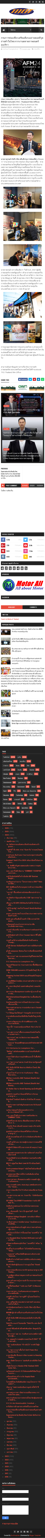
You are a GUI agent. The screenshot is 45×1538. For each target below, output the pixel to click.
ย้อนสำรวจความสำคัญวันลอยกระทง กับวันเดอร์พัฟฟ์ (23, 1105)
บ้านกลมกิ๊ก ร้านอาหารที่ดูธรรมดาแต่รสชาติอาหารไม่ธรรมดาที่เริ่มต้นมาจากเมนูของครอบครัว (26, 661)
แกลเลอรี (17, 799)
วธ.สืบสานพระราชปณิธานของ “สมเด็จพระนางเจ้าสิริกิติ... (23, 1222)
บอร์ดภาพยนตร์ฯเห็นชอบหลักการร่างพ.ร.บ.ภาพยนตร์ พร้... (19, 1111)
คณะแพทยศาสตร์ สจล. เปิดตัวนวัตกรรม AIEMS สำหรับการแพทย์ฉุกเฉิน (27, 630)
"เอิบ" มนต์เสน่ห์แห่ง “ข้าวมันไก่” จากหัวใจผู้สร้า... (23, 1345)
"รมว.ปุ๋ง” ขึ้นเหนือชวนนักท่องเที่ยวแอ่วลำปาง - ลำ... (23, 893)
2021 (7, 1463)
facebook (40, 485)
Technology (19, 795)
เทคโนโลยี (6, 770)
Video (18, 812)
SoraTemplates (15, 1535)
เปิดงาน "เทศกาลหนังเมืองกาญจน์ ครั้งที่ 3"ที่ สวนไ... (22, 1388)
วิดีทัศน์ (20, 804)
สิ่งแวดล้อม (6, 787)
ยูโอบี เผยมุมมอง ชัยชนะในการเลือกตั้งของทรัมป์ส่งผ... (24, 952)
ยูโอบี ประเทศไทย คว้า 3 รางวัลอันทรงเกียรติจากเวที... (24, 1137)
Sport (4, 791)
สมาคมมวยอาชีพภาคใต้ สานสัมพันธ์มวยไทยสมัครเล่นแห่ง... (22, 1175)
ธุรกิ (27, 812)
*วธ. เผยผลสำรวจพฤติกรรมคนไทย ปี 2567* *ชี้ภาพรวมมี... (23, 1340)
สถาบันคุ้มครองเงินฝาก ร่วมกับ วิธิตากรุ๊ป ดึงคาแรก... (23, 1308)
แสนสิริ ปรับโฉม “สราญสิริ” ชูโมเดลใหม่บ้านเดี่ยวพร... (23, 1297)
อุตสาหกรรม (22, 782)
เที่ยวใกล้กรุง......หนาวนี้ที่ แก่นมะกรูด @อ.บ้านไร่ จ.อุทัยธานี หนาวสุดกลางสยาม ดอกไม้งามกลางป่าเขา (28, 703)
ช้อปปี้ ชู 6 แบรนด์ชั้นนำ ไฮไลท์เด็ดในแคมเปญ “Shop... (23, 1249)
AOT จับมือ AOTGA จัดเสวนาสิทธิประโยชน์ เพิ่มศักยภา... (23, 1068)
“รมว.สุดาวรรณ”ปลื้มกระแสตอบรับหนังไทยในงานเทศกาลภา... (23, 1033)
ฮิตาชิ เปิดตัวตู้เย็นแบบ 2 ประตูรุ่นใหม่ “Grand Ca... (23, 1265)
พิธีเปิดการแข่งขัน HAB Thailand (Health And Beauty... (22, 1079)
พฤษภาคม (11, 1438)
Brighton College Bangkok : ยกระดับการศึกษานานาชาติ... (23, 1217)
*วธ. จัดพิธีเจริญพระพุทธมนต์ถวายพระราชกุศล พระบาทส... (23, 866)
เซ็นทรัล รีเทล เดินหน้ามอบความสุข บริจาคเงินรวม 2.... (23, 1127)
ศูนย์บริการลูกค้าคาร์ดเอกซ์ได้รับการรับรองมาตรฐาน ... (22, 1095)
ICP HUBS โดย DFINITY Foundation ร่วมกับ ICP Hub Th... (23, 1201)
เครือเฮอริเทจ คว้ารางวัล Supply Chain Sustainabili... (20, 1377)
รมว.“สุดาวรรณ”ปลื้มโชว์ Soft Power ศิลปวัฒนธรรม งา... (22, 1350)
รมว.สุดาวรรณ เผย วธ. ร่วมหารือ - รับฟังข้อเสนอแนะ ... (24, 1196)
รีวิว (15, 791)
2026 (7, 828)
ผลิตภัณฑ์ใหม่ (7, 761)
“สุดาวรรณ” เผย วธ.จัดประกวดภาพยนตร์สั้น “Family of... (22, 1038)
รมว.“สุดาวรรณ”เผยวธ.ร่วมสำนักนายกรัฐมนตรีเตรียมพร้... (23, 1063)
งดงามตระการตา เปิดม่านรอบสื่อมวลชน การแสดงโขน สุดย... (22, 1393)
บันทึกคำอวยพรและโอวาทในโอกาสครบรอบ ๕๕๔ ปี (22, 1207)
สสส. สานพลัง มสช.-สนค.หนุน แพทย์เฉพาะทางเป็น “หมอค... (23, 1185)
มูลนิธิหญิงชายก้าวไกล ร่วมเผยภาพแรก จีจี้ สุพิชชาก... (23, 936)
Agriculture (25, 808)
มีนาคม (10, 1445)
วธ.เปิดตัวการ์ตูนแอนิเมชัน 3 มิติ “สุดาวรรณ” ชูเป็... (23, 898)
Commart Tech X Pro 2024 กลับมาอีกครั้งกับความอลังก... (24, 861)
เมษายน (10, 1441)
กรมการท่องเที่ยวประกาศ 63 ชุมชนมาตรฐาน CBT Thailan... (24, 1270)
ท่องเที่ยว (37, 49)
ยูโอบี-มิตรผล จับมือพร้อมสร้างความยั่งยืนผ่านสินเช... (24, 946)
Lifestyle (5, 774)
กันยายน (10, 1424)
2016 (7, 1476)
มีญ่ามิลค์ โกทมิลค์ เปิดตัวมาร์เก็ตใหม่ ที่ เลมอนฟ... (23, 1100)
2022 (7, 1459)
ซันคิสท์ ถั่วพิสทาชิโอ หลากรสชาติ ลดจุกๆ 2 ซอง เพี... (24, 1148)
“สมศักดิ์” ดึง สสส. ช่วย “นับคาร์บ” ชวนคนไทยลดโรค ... (24, 850)
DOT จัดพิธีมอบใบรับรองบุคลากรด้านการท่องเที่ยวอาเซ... (24, 888)
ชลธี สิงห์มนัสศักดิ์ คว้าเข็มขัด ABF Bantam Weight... (22, 877)
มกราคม (10, 1452)
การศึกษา (30, 774)
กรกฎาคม (10, 1431)
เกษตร (17, 774)
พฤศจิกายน (11, 841)
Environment (6, 812)
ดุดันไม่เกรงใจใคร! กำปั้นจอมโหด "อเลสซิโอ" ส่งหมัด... (24, 1233)
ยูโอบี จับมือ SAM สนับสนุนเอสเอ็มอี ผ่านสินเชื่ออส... (23, 1318)
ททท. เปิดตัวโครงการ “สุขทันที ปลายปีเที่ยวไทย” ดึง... (24, 1361)
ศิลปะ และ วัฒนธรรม (29, 791)
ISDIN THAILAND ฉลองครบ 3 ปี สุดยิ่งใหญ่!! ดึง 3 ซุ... (23, 971)
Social (33, 787)
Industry (32, 795)
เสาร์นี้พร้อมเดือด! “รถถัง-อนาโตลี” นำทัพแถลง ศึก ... (23, 1287)
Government (21, 787)
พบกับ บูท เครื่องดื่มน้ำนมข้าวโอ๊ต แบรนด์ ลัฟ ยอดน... (22, 919)
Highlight (11, 607)
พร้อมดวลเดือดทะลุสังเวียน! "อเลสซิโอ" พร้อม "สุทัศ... (24, 1244)
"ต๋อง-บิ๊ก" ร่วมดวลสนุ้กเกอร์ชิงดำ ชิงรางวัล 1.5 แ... (23, 1027)
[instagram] (39, 1)
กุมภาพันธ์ (11, 1448)
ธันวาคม (10, 838)
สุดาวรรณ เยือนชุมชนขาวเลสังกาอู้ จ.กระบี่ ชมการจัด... (23, 992)
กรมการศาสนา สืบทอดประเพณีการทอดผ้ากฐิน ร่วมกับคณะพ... (23, 1180)
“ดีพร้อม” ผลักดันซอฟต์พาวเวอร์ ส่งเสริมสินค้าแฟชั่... (23, 1052)
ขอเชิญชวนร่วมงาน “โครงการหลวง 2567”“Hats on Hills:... (24, 882)
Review (5, 799)
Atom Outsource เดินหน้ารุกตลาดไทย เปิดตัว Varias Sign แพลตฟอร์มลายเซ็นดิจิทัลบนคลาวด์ (27, 722)
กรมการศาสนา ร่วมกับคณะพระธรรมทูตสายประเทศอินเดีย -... (22, 1292)
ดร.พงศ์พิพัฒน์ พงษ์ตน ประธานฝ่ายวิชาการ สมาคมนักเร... (24, 981)
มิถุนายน (10, 1435)
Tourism (32, 770)
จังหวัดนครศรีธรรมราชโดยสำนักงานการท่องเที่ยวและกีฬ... (23, 1003)
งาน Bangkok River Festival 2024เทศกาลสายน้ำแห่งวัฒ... (24, 1239)
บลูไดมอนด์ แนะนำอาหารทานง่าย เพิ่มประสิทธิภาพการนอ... (20, 925)
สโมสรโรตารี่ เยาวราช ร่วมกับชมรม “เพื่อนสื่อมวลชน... (22, 1073)
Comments (33, 607)
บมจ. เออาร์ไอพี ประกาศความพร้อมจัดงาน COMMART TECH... (21, 1116)
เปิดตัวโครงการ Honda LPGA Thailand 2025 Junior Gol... (22, 1366)
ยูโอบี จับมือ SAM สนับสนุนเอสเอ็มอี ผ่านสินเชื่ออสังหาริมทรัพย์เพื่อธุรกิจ (27, 640)
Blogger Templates (35, 1535)
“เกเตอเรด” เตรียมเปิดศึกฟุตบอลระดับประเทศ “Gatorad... (23, 1255)
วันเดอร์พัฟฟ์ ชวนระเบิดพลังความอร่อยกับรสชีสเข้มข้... (23, 1159)
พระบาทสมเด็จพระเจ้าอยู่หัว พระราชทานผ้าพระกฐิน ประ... (23, 1228)
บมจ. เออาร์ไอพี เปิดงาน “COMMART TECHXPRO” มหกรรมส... (24, 871)
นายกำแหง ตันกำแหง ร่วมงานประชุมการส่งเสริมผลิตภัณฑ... (24, 856)
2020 (7, 1466)
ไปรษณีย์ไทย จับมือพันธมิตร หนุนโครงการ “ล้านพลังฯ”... (23, 1382)
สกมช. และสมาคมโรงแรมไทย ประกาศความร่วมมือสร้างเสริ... (24, 914)
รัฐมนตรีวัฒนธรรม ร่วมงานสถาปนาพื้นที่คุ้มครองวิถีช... (24, 965)
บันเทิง (20, 770)
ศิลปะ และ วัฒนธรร (9, 808)
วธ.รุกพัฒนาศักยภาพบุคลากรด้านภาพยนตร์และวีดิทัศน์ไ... (24, 1276)
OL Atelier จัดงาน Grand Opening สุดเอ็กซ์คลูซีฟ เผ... (24, 1089)
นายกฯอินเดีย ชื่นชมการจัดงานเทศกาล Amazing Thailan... (24, 1356)
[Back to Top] (31, 1531)
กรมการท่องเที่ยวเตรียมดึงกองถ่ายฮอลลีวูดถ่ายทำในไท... (24, 1410)
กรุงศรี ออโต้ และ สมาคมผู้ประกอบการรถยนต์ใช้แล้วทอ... (24, 1143)
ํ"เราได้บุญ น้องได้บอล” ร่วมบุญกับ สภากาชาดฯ (23, 1012)
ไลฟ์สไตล (30, 799)
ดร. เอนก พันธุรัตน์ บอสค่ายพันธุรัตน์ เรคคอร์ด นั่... (23, 987)
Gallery (30, 804)
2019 (7, 1470)
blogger (25, 485)
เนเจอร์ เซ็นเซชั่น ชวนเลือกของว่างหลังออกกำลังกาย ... (24, 930)
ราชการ (5, 765)
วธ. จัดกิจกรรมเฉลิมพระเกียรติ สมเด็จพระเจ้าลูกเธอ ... (22, 845)
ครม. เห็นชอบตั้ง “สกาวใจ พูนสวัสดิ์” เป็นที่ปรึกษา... (22, 1212)
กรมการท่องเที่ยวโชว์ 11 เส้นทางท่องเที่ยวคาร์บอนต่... (24, 1191)
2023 (7, 1456)
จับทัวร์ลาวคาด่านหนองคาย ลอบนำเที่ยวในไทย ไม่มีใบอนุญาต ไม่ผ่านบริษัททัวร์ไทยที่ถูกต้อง (22, 433)
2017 (7, 1473)
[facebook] (30, 1)
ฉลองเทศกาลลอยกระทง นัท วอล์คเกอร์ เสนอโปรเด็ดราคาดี (24, 1153)
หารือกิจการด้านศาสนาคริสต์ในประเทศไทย (22, 1406)
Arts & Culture (7, 804)
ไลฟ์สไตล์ (6, 757)
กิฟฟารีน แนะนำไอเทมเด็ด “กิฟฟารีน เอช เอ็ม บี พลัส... (24, 1324)
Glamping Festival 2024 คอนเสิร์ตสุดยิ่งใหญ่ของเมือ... (24, 976)
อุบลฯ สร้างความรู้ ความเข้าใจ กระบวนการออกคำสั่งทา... (23, 1281)
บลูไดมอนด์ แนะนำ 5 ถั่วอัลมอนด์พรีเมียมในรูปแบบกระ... (23, 1372)
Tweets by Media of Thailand (10, 619)
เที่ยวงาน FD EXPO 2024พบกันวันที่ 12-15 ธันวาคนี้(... (23, 904)
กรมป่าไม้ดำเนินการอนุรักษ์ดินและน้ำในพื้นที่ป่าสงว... (23, 1057)
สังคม (17, 765)
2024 (7, 834)
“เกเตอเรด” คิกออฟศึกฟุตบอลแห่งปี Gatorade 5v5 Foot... (24, 1043)
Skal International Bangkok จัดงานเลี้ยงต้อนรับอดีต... (23, 997)
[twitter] (33, 1)
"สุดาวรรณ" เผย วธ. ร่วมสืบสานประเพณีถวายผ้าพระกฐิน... (24, 1334)
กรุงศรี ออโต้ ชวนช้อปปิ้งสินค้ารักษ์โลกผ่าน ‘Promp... (22, 941)
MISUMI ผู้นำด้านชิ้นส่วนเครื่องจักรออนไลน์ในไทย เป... (24, 1313)
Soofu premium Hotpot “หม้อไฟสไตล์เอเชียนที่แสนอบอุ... (23, 1169)
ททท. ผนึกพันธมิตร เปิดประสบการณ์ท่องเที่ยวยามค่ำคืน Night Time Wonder (21, 410)
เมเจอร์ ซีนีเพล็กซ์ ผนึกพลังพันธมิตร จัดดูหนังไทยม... (23, 1329)
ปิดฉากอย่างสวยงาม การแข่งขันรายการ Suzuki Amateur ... (23, 1008)
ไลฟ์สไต (6, 816)
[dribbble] (36, 1)
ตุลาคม (9, 1421)
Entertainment (7, 782)
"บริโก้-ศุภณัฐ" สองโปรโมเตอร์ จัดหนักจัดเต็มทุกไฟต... (24, 909)
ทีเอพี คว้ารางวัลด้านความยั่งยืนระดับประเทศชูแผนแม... (23, 1260)
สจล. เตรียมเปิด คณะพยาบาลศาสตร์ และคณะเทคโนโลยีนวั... (23, 1303)
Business (20, 778)
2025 (7, 831)
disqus (32, 485)
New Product (7, 778)
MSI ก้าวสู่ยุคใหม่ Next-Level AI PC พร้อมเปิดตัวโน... (23, 1164)
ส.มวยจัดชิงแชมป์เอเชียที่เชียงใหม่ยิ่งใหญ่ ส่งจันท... (23, 1017)
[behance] (43, 1)
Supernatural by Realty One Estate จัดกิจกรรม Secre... (23, 1416)
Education (6, 795)
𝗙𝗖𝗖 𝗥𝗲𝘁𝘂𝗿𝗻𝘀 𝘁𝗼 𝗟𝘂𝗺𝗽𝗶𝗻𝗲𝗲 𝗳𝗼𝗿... (20, 961)
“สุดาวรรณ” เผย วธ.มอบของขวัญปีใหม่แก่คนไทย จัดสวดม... (24, 957)
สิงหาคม (10, 1428)
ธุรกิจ (19, 757)
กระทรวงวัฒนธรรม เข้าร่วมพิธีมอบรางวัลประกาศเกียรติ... (21, 1022)
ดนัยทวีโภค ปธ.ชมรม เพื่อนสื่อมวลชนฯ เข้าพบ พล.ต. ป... (23, 1121)
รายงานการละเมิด (10, 1523)
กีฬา (28, 765)
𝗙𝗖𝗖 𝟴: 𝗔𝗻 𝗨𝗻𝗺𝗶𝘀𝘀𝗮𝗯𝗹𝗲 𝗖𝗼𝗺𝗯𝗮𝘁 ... (21, 1403)
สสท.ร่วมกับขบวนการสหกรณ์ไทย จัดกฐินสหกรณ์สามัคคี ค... (24, 1398)
